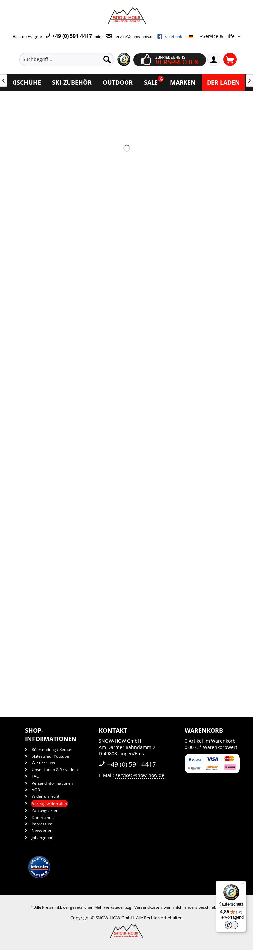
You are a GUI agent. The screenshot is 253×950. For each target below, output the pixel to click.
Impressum (42, 824)
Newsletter (42, 830)
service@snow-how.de (139, 775)
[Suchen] (107, 59)
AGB (36, 789)
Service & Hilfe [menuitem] (219, 36)
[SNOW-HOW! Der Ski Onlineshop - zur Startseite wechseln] (126, 15)
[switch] (231, 925)
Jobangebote (43, 837)
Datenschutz (43, 817)
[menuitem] (76, 59)
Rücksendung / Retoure (53, 749)
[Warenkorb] (230, 59)
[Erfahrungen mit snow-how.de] (123, 59)
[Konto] (213, 59)
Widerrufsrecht (45, 796)
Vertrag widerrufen (49, 803)
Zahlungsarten (45, 810)
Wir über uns (43, 762)
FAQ (35, 776)
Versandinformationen (52, 783)
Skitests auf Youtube (50, 756)
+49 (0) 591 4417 (71, 36)
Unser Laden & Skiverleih (55, 769)
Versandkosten (148, 907)
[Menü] (242, 885)
